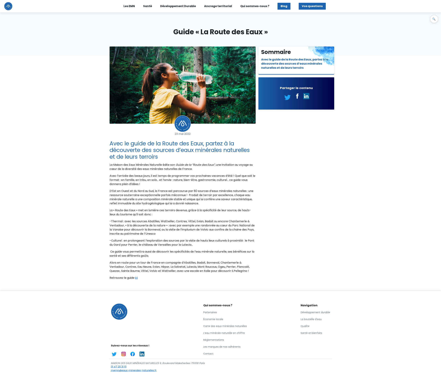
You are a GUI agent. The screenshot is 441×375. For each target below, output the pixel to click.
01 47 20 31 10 (118, 366)
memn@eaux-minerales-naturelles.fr (133, 370)
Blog (284, 6)
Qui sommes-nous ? (254, 6)
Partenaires (210, 312)
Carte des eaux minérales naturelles (225, 326)
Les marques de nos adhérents (221, 346)
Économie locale (213, 319)
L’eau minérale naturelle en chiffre (224, 333)
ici (136, 278)
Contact (208, 353)
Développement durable (315, 312)
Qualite (305, 326)
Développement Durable (178, 6)
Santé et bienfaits (311, 333)
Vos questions (312, 6)
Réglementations (213, 340)
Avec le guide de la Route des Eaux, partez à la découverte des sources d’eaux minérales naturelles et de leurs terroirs (294, 64)
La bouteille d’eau (311, 319)
